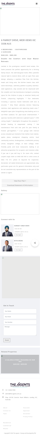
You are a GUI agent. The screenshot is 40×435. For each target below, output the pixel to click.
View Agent (18, 234)
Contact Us (7, 411)
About (5, 408)
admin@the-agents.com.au (13, 394)
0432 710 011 (18, 243)
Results (5, 428)
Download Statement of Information (20, 185)
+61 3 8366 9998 (10, 390)
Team (5, 413)
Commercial (7, 425)
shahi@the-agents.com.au (21, 231)
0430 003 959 (18, 228)
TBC (35, 433)
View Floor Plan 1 (20, 181)
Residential (7, 422)
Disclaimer (26, 413)
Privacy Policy (27, 416)
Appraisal (26, 411)
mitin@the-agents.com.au (21, 246)
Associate (26, 408)
